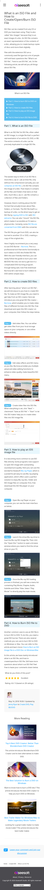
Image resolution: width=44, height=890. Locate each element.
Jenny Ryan (13, 704)
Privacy (20, 877)
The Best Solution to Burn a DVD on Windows (22, 781)
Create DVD (24, 704)
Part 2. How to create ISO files (21, 108)
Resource (28, 877)
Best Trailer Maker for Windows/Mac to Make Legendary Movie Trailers (22, 819)
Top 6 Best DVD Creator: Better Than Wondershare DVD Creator (22, 744)
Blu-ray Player (26, 471)
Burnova (24, 246)
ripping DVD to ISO (20, 215)
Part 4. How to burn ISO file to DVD (23, 117)
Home (5, 864)
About (15, 877)
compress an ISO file (12, 186)
